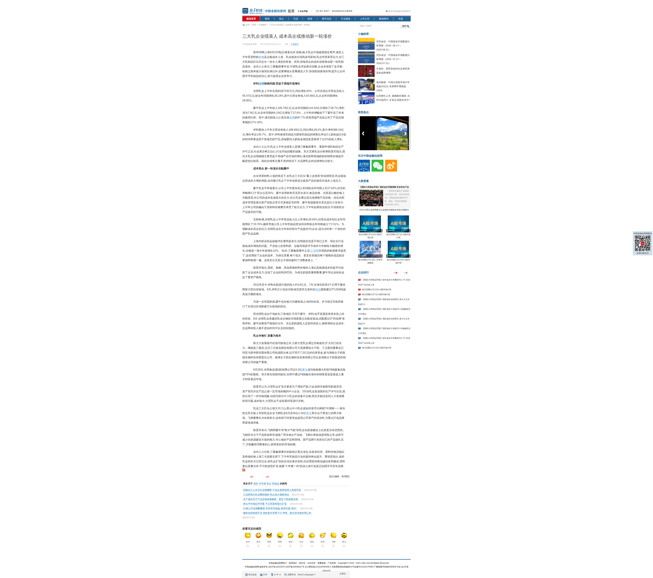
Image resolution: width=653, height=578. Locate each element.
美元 (309, 413)
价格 (261, 57)
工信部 (315, 250)
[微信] (378, 171)
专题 (400, 18)
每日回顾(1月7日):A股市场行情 (376, 294)
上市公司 (365, 18)
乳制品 (275, 483)
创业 (318, 289)
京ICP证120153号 (276, 567)
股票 (291, 11)
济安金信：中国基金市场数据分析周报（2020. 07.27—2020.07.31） (393, 59)
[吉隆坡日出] (400, 149)
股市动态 (326, 18)
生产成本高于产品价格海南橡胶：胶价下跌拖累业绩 (271, 499)
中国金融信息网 (252, 567)
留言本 (302, 563)
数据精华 (384, 18)
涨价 (255, 483)
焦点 (281, 18)
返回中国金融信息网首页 (399, 11)
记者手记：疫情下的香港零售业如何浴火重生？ (336, 11)
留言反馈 (252, 574)
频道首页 (251, 18)
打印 (265, 574)
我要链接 (321, 563)
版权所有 (263, 567)
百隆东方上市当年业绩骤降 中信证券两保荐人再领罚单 (272, 490)
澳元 (304, 369)
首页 (248, 25)
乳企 (269, 483)
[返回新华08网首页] (243, 470)
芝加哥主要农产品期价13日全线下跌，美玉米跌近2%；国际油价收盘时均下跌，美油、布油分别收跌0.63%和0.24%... (396, 198)
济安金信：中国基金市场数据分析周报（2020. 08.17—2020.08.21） (393, 45)
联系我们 (293, 563)
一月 (406, 273)
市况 (295, 18)
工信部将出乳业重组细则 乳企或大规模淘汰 (266, 494)
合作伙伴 (311, 563)
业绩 (261, 83)
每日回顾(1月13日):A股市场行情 (376, 348)
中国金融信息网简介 (278, 563)
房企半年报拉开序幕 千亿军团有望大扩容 (265, 503)
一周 (395, 273)
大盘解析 (262, 25)
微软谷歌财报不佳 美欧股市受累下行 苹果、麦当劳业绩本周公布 (277, 513)
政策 (310, 18)
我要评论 (292, 574)
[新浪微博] (392, 171)
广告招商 (332, 563)
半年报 (262, 483)
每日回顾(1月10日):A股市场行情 (376, 289)
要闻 (267, 18)
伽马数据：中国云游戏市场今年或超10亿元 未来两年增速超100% (393, 86)
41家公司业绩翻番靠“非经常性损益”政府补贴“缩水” (270, 508)
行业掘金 (345, 18)
